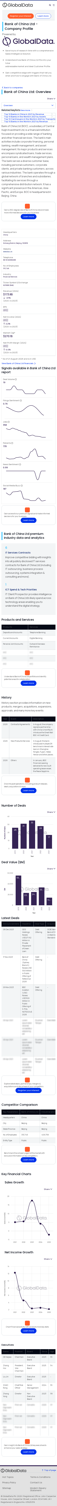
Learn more (43, 16)
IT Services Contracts (18, 552)
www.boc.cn (7, 252)
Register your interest (20, 16)
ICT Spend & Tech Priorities (21, 589)
